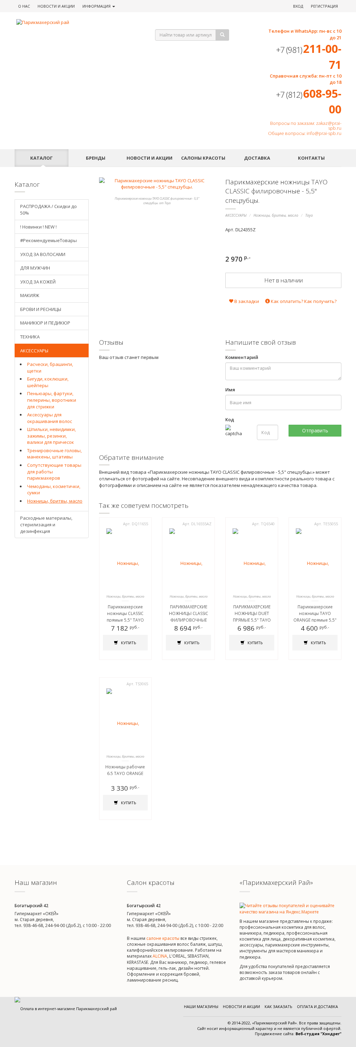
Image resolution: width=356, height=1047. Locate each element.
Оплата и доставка (317, 1006)
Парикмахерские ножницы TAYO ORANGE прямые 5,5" (315, 613)
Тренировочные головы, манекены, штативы (54, 453)
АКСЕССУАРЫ (235, 215)
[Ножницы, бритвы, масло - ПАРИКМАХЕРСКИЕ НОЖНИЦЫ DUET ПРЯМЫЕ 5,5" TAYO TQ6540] (252, 559)
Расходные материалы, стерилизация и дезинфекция (46, 524)
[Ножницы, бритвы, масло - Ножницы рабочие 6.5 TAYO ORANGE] (125, 719)
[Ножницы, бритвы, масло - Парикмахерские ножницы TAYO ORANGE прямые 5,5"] (315, 559)
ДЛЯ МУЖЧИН (35, 268)
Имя (230, 389)
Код (229, 419)
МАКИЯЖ (29, 295)
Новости (56, 6)
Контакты (311, 158)
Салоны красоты (203, 158)
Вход (298, 6)
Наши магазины (201, 1006)
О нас (24, 6)
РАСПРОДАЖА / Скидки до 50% (48, 209)
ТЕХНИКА (30, 337)
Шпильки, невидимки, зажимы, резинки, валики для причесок (51, 435)
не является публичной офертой (308, 1028)
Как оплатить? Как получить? (303, 301)
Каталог (41, 158)
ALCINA (160, 956)
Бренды (95, 158)
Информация (97, 6)
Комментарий (241, 357)
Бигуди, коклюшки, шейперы (47, 382)
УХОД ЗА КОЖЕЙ (38, 282)
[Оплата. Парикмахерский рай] (66, 1008)
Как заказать (278, 1006)
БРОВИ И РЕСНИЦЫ (40, 309)
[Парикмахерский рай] (77, 22)
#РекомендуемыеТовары (48, 240)
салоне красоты (162, 938)
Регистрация (324, 6)
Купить (128, 642)
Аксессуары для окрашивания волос (49, 417)
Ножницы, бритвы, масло (275, 215)
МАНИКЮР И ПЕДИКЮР (45, 323)
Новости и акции (149, 158)
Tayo (309, 215)
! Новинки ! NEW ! (38, 227)
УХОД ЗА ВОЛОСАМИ (42, 254)
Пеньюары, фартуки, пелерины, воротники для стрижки (51, 399)
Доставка (257, 158)
